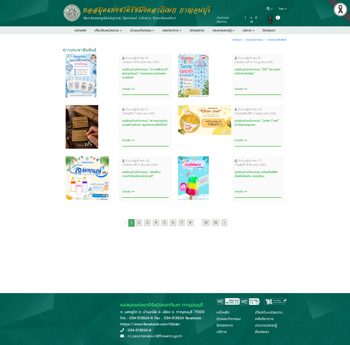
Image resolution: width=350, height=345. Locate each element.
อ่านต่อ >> (128, 89)
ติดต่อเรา (268, 30)
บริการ (222, 331)
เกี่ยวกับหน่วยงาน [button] (107, 30)
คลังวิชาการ (264, 318)
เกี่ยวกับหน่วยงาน (268, 312)
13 (215, 222)
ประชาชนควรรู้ (266, 325)
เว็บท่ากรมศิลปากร (223, 20)
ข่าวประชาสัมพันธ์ (276, 40)
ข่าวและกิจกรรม (254, 40)
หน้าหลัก (80, 30)
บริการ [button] (247, 30)
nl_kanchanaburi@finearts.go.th (155, 336)
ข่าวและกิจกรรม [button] (140, 30)
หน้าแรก (237, 40)
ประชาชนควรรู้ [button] (222, 30)
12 (206, 222)
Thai (281, 9)
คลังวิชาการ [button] (170, 30)
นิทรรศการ (197, 30)
